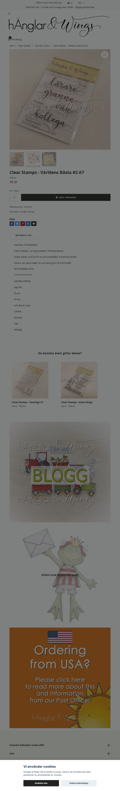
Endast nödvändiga (79, 783)
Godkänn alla (41, 783)
